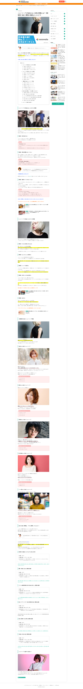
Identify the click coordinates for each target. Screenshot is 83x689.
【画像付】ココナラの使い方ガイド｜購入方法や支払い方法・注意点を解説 (61, 46)
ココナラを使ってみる (35, 685)
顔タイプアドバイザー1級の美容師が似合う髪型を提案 (31, 97)
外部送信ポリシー (52, 685)
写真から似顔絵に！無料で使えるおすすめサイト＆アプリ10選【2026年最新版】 (61, 62)
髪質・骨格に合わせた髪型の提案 (28, 94)
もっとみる (58, 103)
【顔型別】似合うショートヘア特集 (27, 81)
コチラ (30, 176)
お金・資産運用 (53, 38)
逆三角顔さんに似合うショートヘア (28, 87)
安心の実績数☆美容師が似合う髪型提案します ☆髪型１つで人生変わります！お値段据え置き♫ (33, 630)
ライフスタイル (53, 31)
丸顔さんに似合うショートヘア (28, 82)
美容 (16, 9)
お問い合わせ (57, 685)
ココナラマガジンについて (28, 685)
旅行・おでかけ (53, 36)
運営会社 (40, 685)
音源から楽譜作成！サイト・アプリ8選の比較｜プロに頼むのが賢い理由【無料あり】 (61, 52)
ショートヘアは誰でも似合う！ (26, 102)
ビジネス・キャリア (54, 16)
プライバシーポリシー (46, 685)
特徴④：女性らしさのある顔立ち (28, 77)
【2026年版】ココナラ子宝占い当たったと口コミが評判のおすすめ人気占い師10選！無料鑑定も (61, 67)
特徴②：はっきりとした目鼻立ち (28, 74)
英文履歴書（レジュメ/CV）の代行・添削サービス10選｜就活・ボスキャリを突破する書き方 (61, 57)
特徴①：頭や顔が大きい (27, 66)
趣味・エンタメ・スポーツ (55, 18)
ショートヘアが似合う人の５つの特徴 (27, 71)
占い (51, 13)
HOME (18, 5)
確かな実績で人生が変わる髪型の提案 (29, 98)
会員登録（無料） (61, 1)
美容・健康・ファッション (22, 5)
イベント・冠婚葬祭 (54, 21)
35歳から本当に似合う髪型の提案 (28, 100)
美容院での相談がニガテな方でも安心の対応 (30, 92)
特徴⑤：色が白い (25, 79)
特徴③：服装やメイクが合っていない (29, 69)
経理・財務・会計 (53, 26)
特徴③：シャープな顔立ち (27, 76)
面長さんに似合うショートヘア (28, 84)
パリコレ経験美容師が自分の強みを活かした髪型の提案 (31, 95)
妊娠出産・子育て (53, 28)
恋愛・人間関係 (53, 23)
